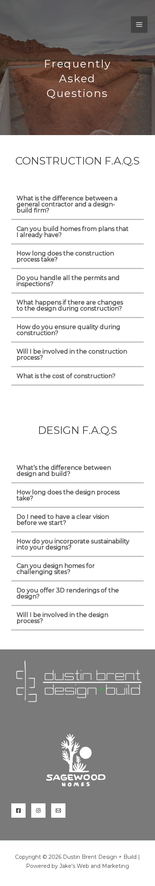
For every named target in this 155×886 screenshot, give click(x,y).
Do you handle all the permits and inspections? (68, 281)
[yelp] (38, 810)
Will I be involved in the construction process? (72, 354)
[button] (77, 205)
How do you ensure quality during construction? (68, 330)
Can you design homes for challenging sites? (56, 568)
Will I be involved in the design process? (62, 618)
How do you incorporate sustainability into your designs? (73, 544)
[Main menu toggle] (139, 24)
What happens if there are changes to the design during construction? (70, 305)
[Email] (58, 810)
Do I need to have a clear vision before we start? (63, 519)
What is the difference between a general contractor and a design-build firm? (67, 204)
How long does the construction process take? (65, 256)
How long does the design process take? (68, 495)
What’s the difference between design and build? (64, 470)
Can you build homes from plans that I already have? (73, 231)
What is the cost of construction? (66, 376)
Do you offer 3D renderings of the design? (68, 593)
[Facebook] (18, 810)
